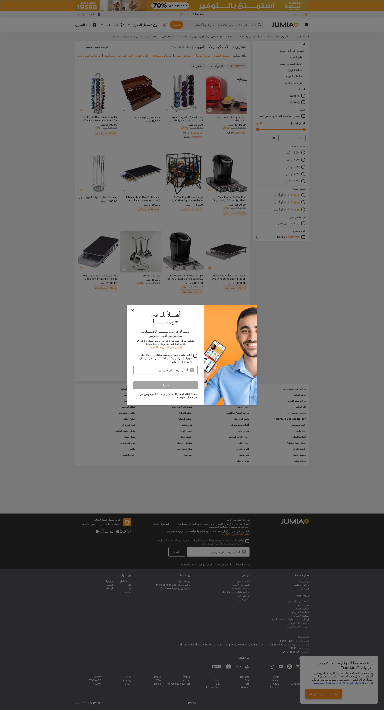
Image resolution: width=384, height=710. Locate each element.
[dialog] (192, 355)
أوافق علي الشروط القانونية (165, 347)
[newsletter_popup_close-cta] (133, 310)
